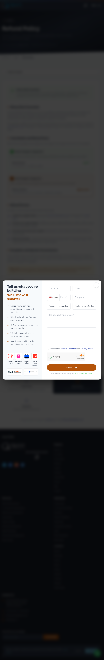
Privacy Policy (87, 349)
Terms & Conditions (68, 349)
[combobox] (53, 297)
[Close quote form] (96, 285)
